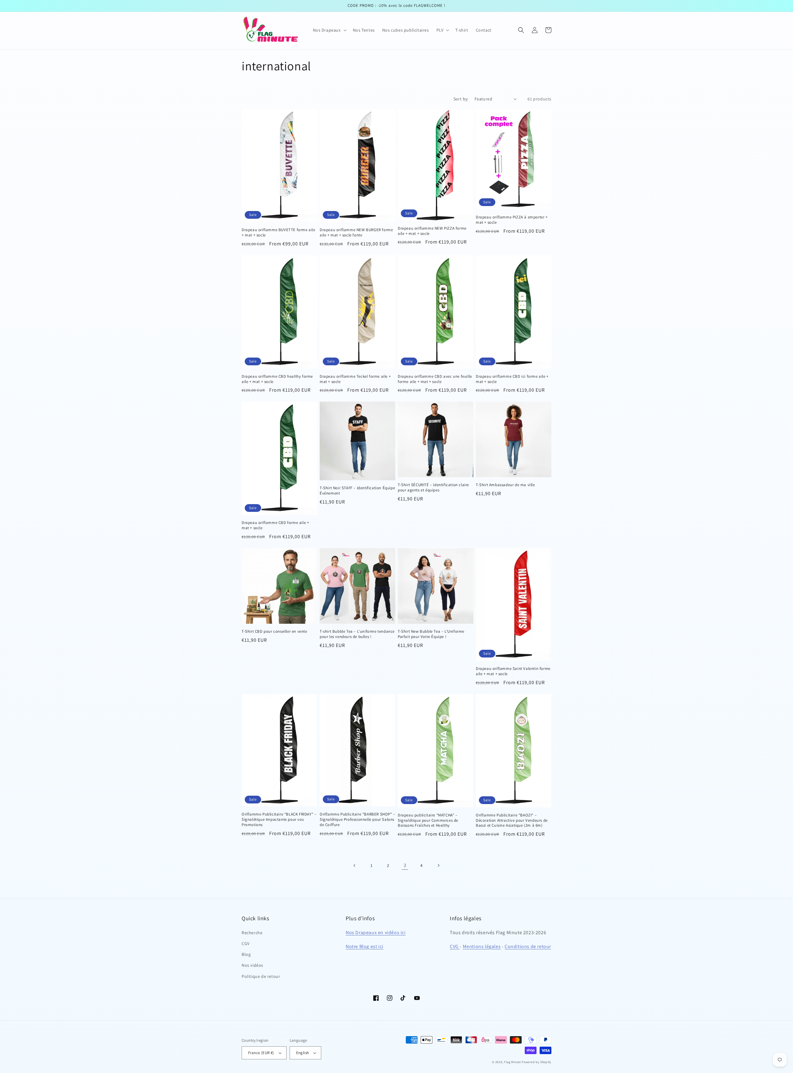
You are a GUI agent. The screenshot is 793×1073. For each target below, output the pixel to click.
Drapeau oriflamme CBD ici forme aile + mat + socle (512, 379)
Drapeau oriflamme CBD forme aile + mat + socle (275, 525)
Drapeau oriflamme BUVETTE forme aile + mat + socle (278, 232)
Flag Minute (512, 1062)
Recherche (252, 932)
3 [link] (405, 865)
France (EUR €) (261, 1052)
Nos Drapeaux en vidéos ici (376, 932)
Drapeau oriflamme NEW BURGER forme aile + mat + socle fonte (356, 232)
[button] (329, 30)
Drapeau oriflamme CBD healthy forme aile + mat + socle (277, 379)
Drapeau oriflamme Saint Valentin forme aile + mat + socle (513, 671)
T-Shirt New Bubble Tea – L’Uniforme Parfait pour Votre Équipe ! (431, 634)
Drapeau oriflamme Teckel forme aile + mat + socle (355, 379)
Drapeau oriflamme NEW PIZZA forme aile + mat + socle (432, 231)
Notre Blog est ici (364, 946)
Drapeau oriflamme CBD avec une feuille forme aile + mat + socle (435, 379)
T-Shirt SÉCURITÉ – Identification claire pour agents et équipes (433, 487)
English (302, 1052)
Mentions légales (482, 946)
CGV (246, 943)
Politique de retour (261, 976)
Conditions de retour (528, 946)
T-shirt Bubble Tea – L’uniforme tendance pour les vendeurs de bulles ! (357, 634)
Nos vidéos (252, 965)
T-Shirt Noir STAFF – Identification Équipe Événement (357, 491)
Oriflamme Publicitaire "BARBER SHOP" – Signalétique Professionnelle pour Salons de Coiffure (357, 819)
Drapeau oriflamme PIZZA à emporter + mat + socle (512, 220)
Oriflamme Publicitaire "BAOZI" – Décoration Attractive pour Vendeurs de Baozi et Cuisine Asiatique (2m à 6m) (512, 820)
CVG (455, 946)
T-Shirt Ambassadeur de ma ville (505, 484)
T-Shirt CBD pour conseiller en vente (274, 631)
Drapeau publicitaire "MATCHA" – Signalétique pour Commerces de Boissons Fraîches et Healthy (428, 820)
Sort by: (460, 99)
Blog (246, 954)
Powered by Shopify (536, 1062)
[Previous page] (354, 865)
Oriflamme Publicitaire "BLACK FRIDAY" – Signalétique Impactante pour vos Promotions (279, 819)
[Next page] (438, 865)
